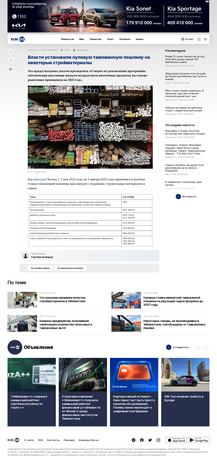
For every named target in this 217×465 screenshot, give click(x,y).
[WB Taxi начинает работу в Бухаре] (185, 392)
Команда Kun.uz (89, 440)
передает (40, 179)
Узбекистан (67, 39)
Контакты (53, 440)
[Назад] (10, 52)
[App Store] (176, 440)
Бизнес (140, 39)
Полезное (124, 39)
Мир (81, 39)
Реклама (69, 440)
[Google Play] (199, 440)
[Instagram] (158, 440)
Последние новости (179, 125)
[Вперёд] (206, 347)
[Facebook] (10, 69)
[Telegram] (10, 60)
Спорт (110, 39)
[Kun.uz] (18, 39)
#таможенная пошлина (70, 268)
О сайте (29, 440)
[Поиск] (199, 39)
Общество (95, 39)
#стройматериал (40, 268)
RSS (40, 440)
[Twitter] (150, 440)
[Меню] (205, 39)
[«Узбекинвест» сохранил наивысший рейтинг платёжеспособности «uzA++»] (32, 392)
